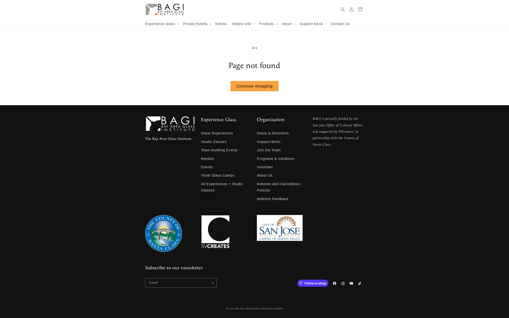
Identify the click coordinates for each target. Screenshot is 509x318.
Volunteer (265, 167)
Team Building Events (219, 150)
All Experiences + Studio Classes (222, 187)
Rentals (207, 159)
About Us (265, 175)
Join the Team (269, 150)
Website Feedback (272, 199)
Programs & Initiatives (275, 159)
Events (207, 167)
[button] (162, 24)
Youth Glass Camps (217, 175)
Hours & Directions (273, 133)
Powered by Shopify (272, 308)
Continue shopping (254, 86)
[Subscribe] (212, 283)
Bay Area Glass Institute (248, 308)
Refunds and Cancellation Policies (279, 187)
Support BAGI (268, 142)
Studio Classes (213, 142)
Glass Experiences (217, 133)
